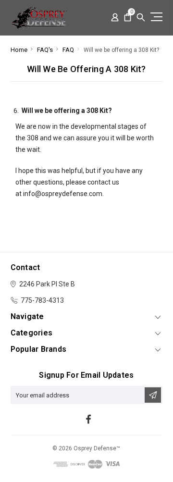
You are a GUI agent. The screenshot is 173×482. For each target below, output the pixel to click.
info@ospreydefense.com (62, 194)
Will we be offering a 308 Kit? (121, 50)
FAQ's (45, 49)
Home (19, 49)
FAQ (68, 49)
